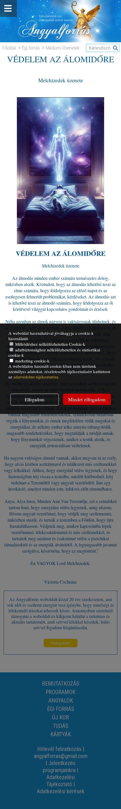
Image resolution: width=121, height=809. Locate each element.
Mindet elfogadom (87, 399)
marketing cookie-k (32, 361)
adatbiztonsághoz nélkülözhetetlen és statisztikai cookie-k (54, 352)
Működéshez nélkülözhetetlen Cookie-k (49, 344)
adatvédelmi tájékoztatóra (36, 377)
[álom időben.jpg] (60, 242)
